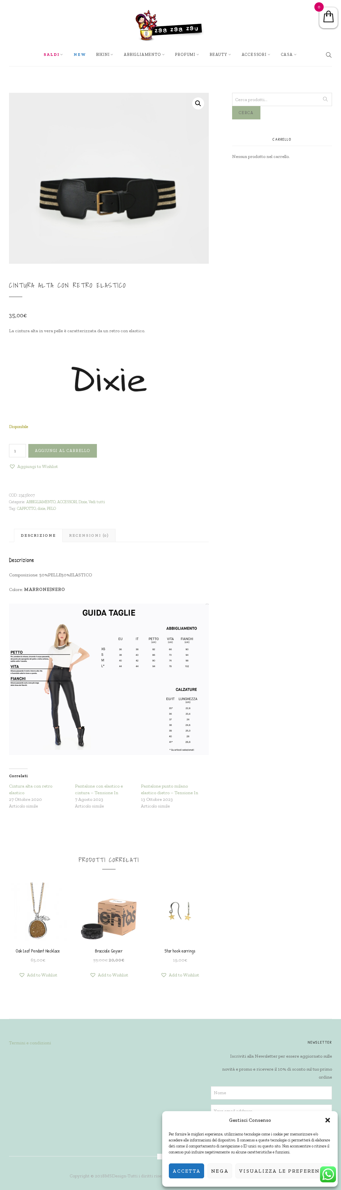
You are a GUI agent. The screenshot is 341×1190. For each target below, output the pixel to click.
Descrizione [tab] (38, 535)
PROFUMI (185, 54)
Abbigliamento (142, 54)
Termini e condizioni (30, 1043)
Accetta (186, 1171)
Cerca (246, 112)
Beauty (218, 54)
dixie (41, 508)
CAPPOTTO (26, 508)
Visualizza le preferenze (283, 1171)
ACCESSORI (254, 54)
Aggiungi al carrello (62, 450)
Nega (219, 1171)
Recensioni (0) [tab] (89, 535)
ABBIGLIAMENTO (41, 502)
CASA (287, 54)
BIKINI (103, 54)
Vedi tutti (97, 502)
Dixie (83, 502)
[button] (327, 1120)
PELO (51, 508)
